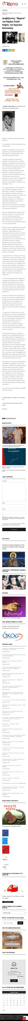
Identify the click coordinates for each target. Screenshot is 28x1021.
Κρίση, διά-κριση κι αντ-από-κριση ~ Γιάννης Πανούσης (12, 661)
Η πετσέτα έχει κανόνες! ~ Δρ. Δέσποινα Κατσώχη (13, 747)
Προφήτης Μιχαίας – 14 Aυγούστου (10, 783)
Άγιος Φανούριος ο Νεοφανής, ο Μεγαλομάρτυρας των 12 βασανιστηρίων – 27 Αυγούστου (13, 718)
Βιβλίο (4, 10)
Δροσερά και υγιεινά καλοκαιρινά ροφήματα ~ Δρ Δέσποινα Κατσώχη (13, 674)
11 (7, 1000)
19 (10, 1003)
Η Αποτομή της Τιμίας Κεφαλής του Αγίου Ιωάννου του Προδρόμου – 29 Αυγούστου (13, 649)
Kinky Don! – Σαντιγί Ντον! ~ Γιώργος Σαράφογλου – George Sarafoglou (13, 742)
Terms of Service (13, 524)
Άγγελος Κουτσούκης (7, 13)
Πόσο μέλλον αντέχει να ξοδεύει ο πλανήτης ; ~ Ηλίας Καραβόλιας (14, 705)
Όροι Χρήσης (20, 976)
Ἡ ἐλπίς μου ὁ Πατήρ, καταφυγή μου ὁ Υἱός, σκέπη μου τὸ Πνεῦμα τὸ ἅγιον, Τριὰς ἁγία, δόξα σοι (13, 546)
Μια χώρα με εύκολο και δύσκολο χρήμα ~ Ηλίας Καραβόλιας (13, 794)
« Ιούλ (3, 1010)
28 (17, 1005)
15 (20, 1000)
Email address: (14, 971)
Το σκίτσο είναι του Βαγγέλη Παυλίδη (11, 618)
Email (3, 509)
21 (17, 1003)
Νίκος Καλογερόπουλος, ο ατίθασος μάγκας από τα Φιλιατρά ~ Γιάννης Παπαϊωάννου (13, 760)
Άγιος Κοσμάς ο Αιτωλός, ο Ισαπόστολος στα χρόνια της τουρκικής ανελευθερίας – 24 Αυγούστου (13, 736)
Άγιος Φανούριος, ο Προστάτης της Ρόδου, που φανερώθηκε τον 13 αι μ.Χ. (12, 712)
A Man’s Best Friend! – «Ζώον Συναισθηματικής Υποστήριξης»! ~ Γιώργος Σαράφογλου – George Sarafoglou (12, 693)
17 (3, 1003)
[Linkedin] (6, 49)
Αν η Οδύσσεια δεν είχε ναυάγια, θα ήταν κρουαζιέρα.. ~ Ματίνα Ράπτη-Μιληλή (14, 655)
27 (14, 1005)
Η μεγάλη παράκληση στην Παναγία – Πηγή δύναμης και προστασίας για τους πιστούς (13, 787)
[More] (13, 49)
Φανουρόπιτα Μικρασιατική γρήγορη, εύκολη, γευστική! (12, 729)
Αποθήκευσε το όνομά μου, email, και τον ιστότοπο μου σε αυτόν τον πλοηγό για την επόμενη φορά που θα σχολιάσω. (13, 518)
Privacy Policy (5, 524)
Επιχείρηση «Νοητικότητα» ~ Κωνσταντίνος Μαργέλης (12, 766)
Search (20, 923)
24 (3, 1005)
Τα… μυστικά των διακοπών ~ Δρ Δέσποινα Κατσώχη (13, 700)
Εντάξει (2, 1020)
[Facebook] (3, 49)
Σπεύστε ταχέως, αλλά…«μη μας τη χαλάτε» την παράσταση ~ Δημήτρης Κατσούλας (12, 687)
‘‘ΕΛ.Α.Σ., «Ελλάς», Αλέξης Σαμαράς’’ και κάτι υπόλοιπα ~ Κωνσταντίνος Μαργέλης (11, 668)
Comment (4, 481)
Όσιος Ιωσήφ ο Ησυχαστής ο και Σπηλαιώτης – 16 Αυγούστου (13, 772)
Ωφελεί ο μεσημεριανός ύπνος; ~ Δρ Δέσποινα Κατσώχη (12, 680)
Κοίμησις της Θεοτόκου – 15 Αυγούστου (11, 778)
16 (24, 1000)
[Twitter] (8, 49)
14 (17, 1000)
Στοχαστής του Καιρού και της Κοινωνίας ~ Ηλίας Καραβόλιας (13, 753)
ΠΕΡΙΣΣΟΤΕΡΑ (8, 902)
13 (14, 1000)
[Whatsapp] (11, 49)
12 (10, 1000)
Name (3, 502)
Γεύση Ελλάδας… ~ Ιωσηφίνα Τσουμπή (10, 723)
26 (10, 1005)
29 (20, 1005)
